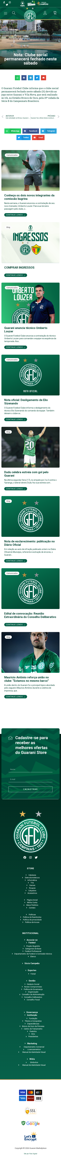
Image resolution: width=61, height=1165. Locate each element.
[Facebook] (24, 857)
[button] (17, 77)
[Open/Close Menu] (5, 13)
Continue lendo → (15, 215)
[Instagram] (30, 857)
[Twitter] (36, 857)
